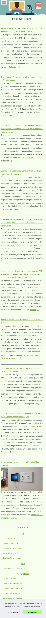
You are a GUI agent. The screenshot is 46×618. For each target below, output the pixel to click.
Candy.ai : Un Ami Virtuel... (12, 558)
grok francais (16, 90)
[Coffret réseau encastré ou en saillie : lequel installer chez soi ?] (22, 479)
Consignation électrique (32, 187)
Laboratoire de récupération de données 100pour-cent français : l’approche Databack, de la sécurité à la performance (22, 129)
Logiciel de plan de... (10, 578)
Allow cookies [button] (33, 612)
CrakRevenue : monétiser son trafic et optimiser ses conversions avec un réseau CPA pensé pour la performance (22, 222)
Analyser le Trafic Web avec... (13, 598)
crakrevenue (15, 251)
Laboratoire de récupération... (13, 588)
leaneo (33, 310)
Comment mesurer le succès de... (15, 568)
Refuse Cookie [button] (13, 612)
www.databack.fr (28, 158)
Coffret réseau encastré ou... (13, 583)
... (18, 67)
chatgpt (32, 426)
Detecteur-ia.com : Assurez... (13, 548)
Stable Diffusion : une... (11, 553)
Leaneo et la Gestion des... (12, 593)
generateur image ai (10, 358)
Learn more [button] (35, 606)
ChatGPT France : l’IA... (11, 543)
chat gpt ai (12, 67)
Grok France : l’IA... (10, 538)
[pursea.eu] (23, 7)
